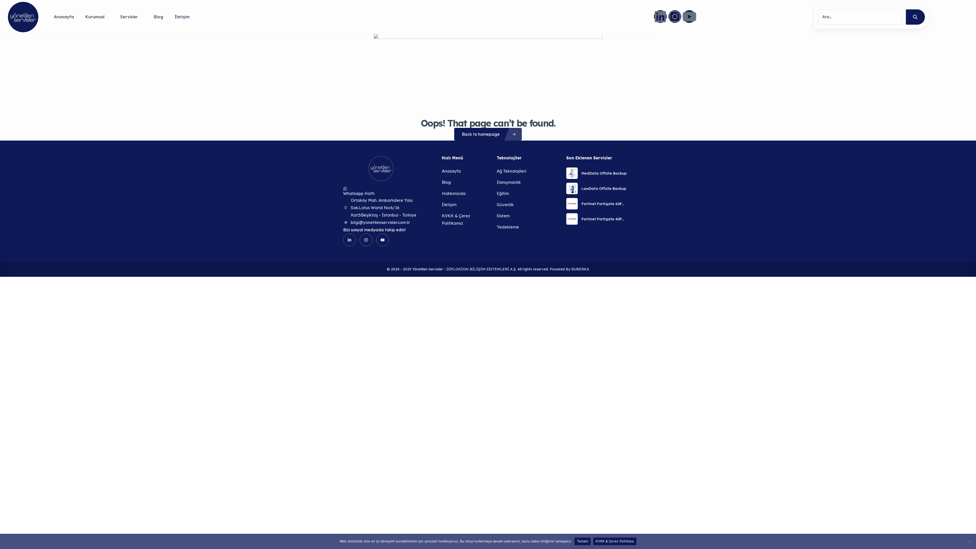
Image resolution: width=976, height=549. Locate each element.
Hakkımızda (454, 193)
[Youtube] (689, 16)
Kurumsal (94, 16)
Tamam (582, 541)
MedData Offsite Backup (604, 173)
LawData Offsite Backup (604, 188)
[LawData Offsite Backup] (572, 188)
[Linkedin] (660, 16)
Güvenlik (505, 204)
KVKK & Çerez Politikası (615, 541)
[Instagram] (674, 16)
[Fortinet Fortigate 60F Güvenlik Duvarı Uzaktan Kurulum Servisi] (572, 203)
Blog (158, 16)
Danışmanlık (509, 182)
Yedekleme (508, 227)
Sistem (503, 215)
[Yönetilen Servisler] (23, 17)
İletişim (182, 16)
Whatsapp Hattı (359, 193)
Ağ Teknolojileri (511, 171)
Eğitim (503, 193)
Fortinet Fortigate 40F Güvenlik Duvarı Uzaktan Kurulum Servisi (604, 219)
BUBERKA (580, 269)
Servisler (129, 16)
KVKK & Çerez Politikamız (456, 219)
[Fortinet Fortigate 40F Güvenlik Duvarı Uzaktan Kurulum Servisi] (572, 219)
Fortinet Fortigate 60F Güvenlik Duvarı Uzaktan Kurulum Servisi (604, 204)
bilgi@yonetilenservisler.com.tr (380, 222)
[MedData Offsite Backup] (572, 173)
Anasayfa (64, 16)
